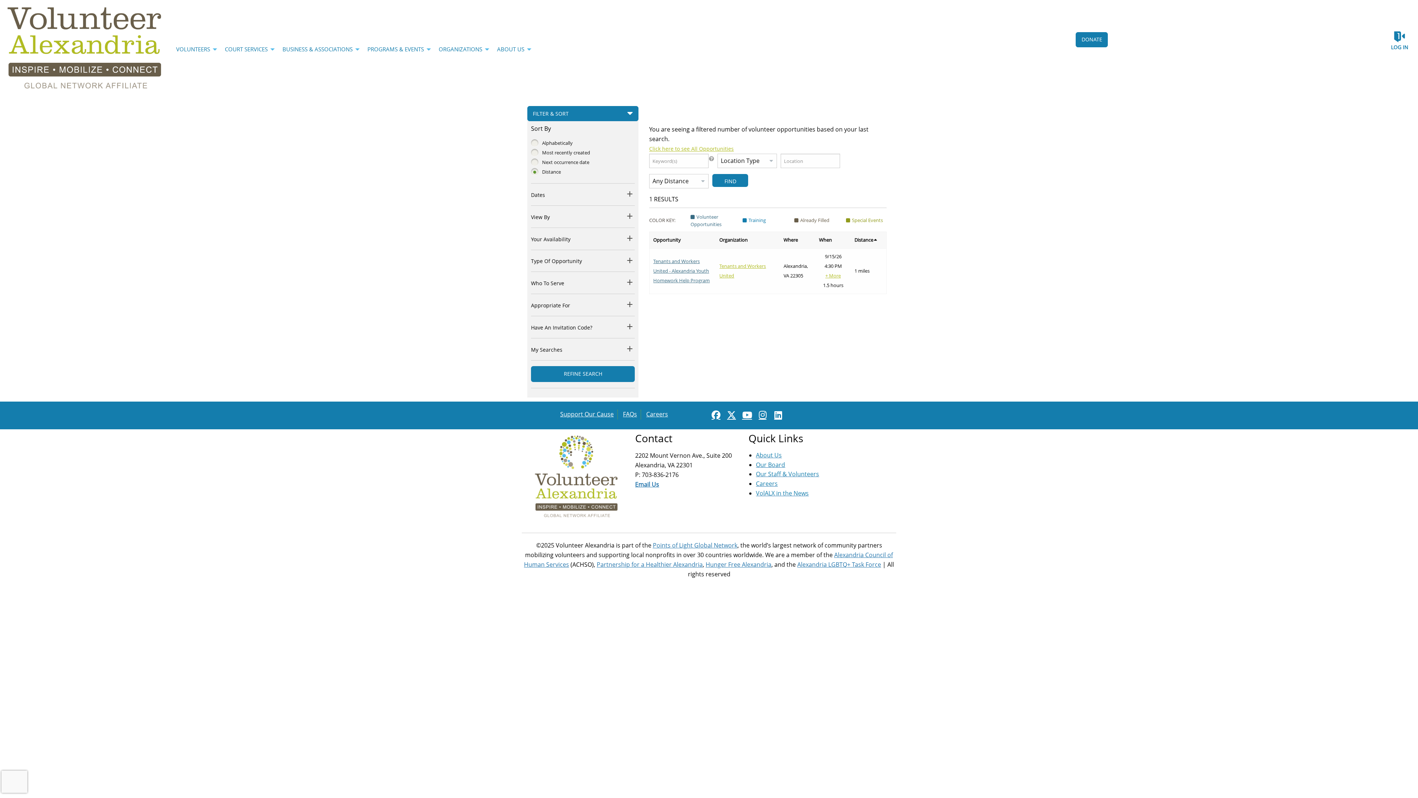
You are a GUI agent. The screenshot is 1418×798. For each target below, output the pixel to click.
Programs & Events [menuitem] (395, 49)
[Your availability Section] (630, 238)
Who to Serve (547, 283)
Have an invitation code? (561, 327)
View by (540, 217)
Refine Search (583, 373)
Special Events (867, 220)
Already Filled (814, 220)
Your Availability (551, 239)
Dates (538, 194)
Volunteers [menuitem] (193, 49)
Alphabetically (557, 143)
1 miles (862, 270)
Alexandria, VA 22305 (796, 271)
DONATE (1092, 39)
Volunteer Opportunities (706, 221)
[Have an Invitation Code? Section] (630, 326)
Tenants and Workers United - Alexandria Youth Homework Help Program (681, 271)
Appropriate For (550, 305)
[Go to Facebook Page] (715, 415)
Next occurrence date (565, 162)
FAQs (630, 414)
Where (791, 239)
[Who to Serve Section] (630, 282)
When (825, 239)
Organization (733, 239)
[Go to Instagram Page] (761, 415)
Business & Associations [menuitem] (317, 49)
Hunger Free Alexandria (738, 564)
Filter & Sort (551, 113)
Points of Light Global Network (695, 545)
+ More (833, 275)
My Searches (546, 349)
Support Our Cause (587, 414)
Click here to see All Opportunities (691, 148)
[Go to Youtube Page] (746, 415)
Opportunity (667, 239)
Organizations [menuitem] (460, 49)
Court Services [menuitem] (246, 49)
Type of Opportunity (556, 261)
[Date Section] (630, 193)
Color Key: (662, 220)
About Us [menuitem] (510, 49)
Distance (551, 171)
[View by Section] (630, 216)
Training (757, 220)
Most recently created (566, 152)
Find (730, 181)
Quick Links (776, 438)
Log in (1399, 47)
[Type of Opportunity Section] (630, 260)
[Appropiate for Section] (630, 304)
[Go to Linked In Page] (777, 415)
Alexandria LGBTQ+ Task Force (839, 564)
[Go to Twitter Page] (730, 415)
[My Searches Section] (630, 348)
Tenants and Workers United (742, 271)
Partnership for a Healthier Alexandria (650, 564)
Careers (657, 414)
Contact (653, 438)
